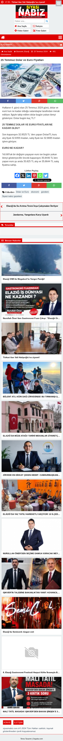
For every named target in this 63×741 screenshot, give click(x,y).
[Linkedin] (28, 175)
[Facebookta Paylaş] (7, 101)
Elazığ (26, 52)
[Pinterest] (34, 175)
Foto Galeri (41, 31)
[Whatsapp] (55, 101)
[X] (22, 175)
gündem (45, 192)
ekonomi (35, 192)
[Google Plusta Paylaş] (39, 101)
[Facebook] (17, 175)
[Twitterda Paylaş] (24, 101)
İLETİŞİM (18, 722)
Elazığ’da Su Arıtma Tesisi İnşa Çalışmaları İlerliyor (32, 206)
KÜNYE (7, 722)
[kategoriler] (60, 37)
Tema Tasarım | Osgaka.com (31, 739)
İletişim (39, 26)
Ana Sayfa (22, 26)
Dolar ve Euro (22, 192)
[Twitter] (45, 175)
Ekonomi (19, 52)
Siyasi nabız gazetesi (12, 196)
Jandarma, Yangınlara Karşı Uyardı (30, 214)
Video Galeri (23, 31)
